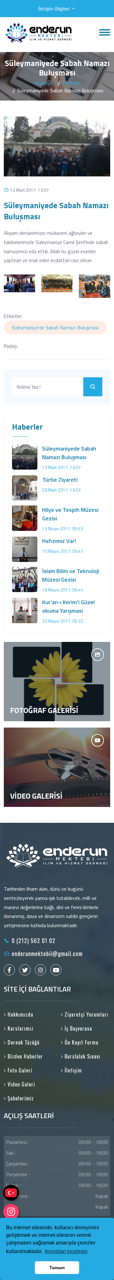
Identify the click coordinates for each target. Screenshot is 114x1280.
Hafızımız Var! (59, 541)
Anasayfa (44, 83)
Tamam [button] (57, 1267)
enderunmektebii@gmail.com (47, 953)
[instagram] (11, 1212)
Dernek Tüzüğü (23, 1042)
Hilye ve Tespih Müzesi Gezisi (70, 514)
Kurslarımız (20, 1028)
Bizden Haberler (24, 1056)
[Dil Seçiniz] (11, 1193)
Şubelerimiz (20, 1098)
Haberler (71, 83)
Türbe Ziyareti (60, 479)
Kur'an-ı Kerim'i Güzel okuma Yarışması (68, 606)
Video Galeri (20, 1084)
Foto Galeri (19, 1070)
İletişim (72, 1070)
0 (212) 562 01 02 (33, 940)
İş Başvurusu (77, 1028)
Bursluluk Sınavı (81, 1056)
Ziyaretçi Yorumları (85, 1014)
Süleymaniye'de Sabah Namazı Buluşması (55, 327)
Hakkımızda (19, 1014)
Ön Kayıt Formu (80, 1042)
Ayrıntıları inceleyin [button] (66, 1251)
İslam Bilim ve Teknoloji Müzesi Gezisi (70, 575)
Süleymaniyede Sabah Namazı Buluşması (69, 452)
